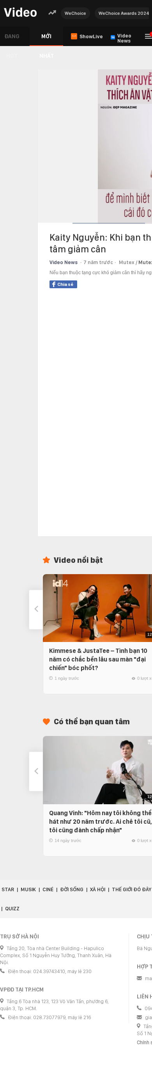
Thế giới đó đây (131, 889)
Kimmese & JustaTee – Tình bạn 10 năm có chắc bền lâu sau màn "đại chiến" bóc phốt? (98, 659)
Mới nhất (46, 39)
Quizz (12, 908)
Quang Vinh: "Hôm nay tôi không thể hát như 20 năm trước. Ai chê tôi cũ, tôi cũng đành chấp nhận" (100, 821)
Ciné (47, 889)
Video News (63, 262)
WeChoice (75, 13)
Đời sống (71, 889)
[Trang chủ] (20, 12)
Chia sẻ (65, 284)
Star (8, 889)
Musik (28, 889)
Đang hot (11, 39)
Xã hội (97, 889)
